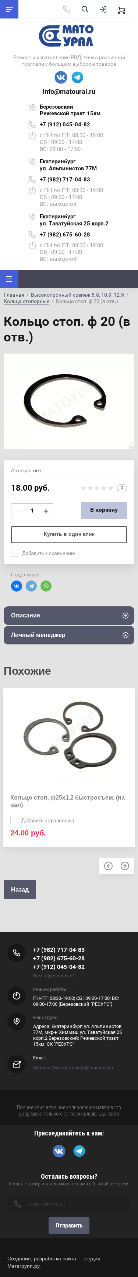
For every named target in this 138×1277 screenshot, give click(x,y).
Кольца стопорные (26, 301)
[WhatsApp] (46, 586)
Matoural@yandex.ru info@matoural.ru (73, 1067)
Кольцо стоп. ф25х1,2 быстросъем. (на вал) (67, 801)
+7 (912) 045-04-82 (65, 124)
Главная (14, 295)
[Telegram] (31, 586)
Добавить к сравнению (48, 553)
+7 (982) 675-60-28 (65, 234)
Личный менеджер (38, 635)
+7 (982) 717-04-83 (65, 179)
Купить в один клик (69, 534)
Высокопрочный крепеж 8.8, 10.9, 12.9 (77, 295)
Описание (25, 615)
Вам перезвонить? (54, 975)
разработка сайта (55, 1258)
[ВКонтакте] (16, 586)
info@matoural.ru (69, 91)
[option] (69, 401)
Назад (20, 889)
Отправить (69, 1225)
